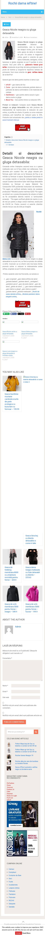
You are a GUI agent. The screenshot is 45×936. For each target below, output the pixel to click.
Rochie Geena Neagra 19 (24, 755)
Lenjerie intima (14, 888)
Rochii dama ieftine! (22, 3)
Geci (9, 17)
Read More (26, 933)
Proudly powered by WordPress (14, 924)
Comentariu (7, 658)
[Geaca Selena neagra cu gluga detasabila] (29, 326)
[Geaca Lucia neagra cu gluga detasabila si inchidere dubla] (11, 345)
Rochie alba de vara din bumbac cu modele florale (26, 762)
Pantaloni (12, 894)
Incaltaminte (13, 885)
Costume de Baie (15, 875)
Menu (5, 12)
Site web (6, 697)
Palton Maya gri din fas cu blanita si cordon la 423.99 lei (26, 751)
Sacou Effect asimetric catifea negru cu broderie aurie (26, 768)
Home (3, 17)
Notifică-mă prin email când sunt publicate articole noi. (22, 715)
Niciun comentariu (31, 37)
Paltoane (12, 891)
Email (5, 692)
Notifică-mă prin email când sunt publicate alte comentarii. (19, 706)
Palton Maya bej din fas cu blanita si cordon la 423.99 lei (26, 745)
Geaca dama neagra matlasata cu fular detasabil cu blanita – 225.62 (33, 572)
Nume (5, 686)
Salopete (12, 904)
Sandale (12, 907)
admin (6, 37)
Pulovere (12, 897)
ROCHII (11, 901)
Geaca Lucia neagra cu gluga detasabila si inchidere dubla (10, 353)
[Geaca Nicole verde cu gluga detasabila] (11, 326)
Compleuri (12, 872)
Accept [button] (18, 933)
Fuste (11, 882)
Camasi (11, 869)
